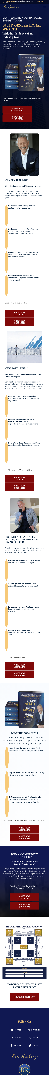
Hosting (20, 229)
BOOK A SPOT (40, 2)
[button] (44, 7)
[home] (10, 7)
